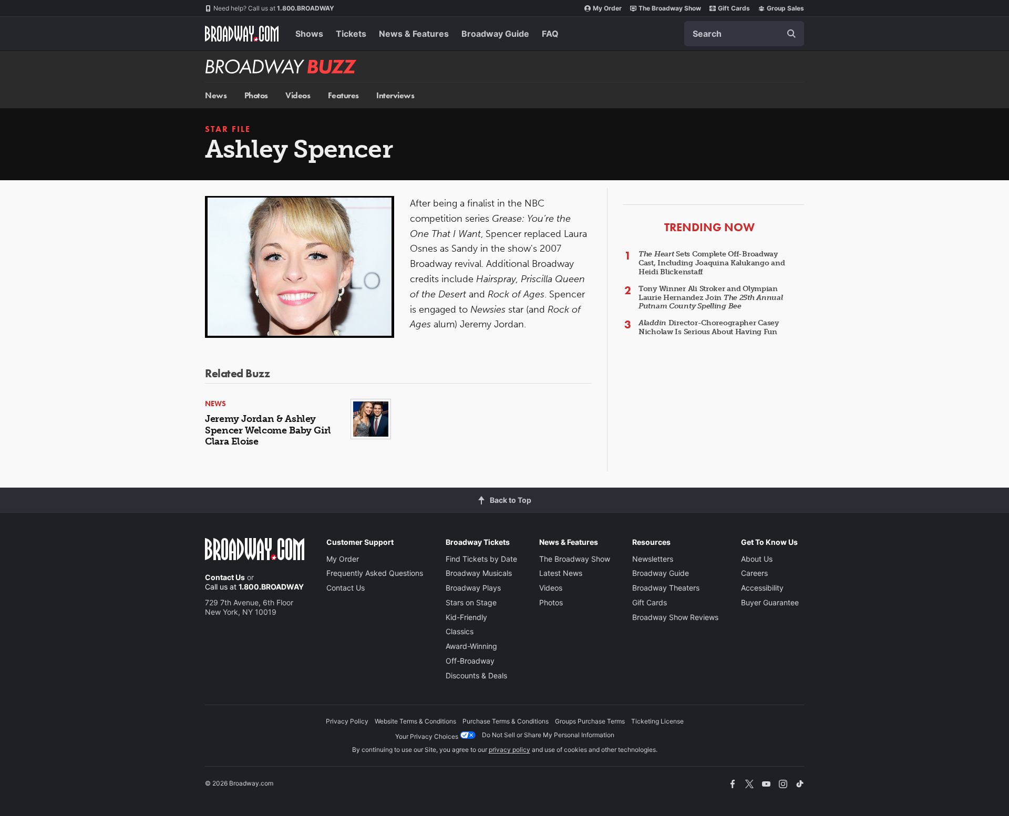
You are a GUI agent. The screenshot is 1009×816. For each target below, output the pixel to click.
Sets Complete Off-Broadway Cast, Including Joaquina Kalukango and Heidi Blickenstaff (712, 263)
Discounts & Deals (476, 675)
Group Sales (785, 8)
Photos (256, 95)
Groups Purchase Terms (590, 721)
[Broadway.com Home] (242, 34)
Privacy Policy (347, 721)
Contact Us (225, 577)
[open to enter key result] (791, 33)
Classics (459, 631)
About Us (757, 558)
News (215, 95)
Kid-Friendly (466, 617)
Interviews (395, 95)
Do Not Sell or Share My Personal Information (548, 735)
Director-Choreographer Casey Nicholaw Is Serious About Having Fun (709, 327)
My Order (607, 8)
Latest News (560, 573)
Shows (309, 33)
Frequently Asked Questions (374, 573)
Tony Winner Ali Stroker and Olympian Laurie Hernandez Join (711, 297)
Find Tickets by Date (481, 558)
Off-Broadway (470, 660)
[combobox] (744, 33)
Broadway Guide (495, 33)
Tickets (351, 33)
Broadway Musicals (479, 573)
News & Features (414, 33)
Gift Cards (734, 8)
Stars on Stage (471, 602)
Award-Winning (471, 646)
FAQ (550, 33)
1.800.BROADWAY (273, 8)
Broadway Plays (473, 587)
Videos (297, 95)
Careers (754, 573)
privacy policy (509, 749)
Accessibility (762, 587)
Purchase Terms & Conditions (505, 721)
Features (343, 95)
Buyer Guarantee (770, 602)
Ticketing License (657, 721)
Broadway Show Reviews (675, 617)
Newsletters (652, 558)
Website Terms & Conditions (415, 721)
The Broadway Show (670, 8)
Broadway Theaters (665, 587)
